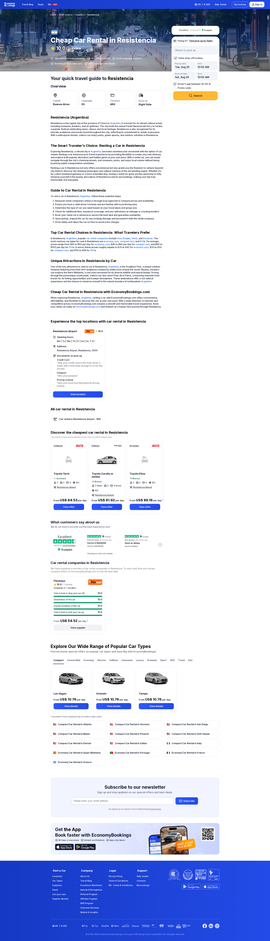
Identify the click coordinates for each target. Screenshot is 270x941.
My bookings (143, 885)
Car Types (57, 881)
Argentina (115, 123)
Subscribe (189, 801)
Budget (126, 238)
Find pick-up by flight (200, 40)
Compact (58, 445)
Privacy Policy (155, 809)
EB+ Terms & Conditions (121, 885)
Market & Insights (89, 912)
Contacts (141, 881)
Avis (119, 238)
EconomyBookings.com (87, 306)
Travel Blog (27, 4)
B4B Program (86, 903)
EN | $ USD (204, 4)
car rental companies (97, 238)
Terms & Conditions (118, 881)
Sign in (258, 4)
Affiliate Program (88, 899)
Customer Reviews (89, 908)
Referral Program (88, 894)
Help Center (221, 4)
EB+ (52, 4)
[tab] (58, 660)
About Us (84, 876)
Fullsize (95, 445)
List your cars (59, 894)
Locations (57, 876)
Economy (134, 445)
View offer (69, 507)
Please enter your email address (91, 801)
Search (198, 95)
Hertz (135, 238)
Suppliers (57, 885)
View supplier (78, 627)
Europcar (148, 238)
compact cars (127, 241)
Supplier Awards (60, 899)
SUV (142, 241)
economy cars (111, 241)
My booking (240, 4)
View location (78, 394)
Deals (41, 4)
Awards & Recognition (91, 890)
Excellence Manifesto (91, 885)
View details (71, 706)
